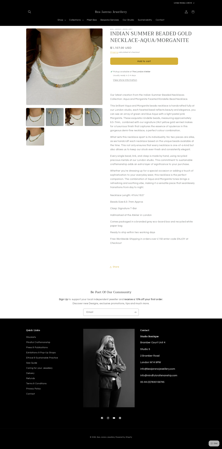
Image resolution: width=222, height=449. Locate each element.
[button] (29, 12)
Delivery (30, 373)
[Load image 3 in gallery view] (74, 117)
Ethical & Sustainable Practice (42, 358)
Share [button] (116, 267)
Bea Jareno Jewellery (106, 437)
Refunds (30, 378)
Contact (30, 394)
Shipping (114, 52)
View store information (125, 80)
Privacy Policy (33, 388)
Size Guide (31, 363)
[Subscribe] (135, 312)
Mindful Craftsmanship (38, 342)
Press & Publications (37, 347)
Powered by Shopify (123, 437)
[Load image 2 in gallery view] (55, 117)
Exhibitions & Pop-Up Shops (41, 352)
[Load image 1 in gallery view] (35, 117)
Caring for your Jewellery (39, 368)
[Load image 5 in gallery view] (35, 137)
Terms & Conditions (36, 383)
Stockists (31, 337)
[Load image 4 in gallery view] (94, 117)
